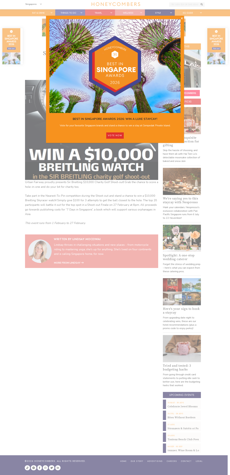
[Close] (182, 18)
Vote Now (115, 135)
